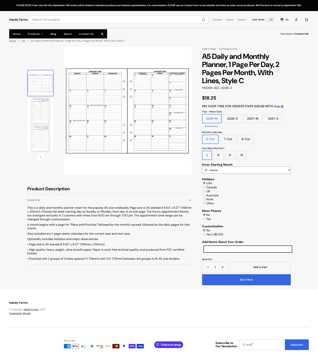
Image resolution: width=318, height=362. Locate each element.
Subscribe (297, 344)
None (209, 199)
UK (208, 191)
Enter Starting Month (217, 165)
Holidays (208, 179)
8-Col (248, 140)
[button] (296, 20)
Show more (211, 126)
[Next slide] (40, 157)
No (208, 215)
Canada (211, 187)
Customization (212, 226)
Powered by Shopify (20, 313)
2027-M (254, 120)
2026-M (214, 120)
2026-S (234, 120)
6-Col (212, 140)
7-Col (230, 140)
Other (210, 203)
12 (243, 156)
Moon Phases (211, 211)
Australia (212, 195)
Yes (208, 219)
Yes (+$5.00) (214, 234)
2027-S (275, 120)
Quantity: (207, 259)
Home (12, 40)
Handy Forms (31, 309)
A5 (23, 40)
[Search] (204, 20)
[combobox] (119, 19)
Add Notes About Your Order (223, 242)
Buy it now (246, 279)
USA (209, 183)
